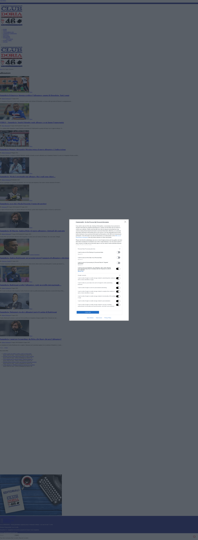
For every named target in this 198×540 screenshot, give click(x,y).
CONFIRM (88, 312)
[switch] (118, 252)
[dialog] (99, 270)
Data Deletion (90, 317)
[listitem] (99, 249)
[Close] (125, 222)
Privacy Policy (107, 317)
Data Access (99, 317)
